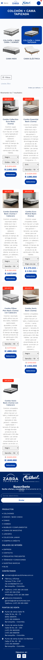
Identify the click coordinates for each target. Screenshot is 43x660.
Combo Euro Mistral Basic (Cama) (30, 214)
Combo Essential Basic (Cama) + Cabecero (10, 214)
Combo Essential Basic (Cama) (30, 120)
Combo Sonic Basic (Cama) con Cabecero (10, 403)
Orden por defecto (34, 87)
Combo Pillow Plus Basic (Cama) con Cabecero (10, 310)
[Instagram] (24, 656)
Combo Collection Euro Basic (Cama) (10, 121)
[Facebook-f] (19, 656)
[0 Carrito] (39, 3)
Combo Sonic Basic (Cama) (31, 309)
